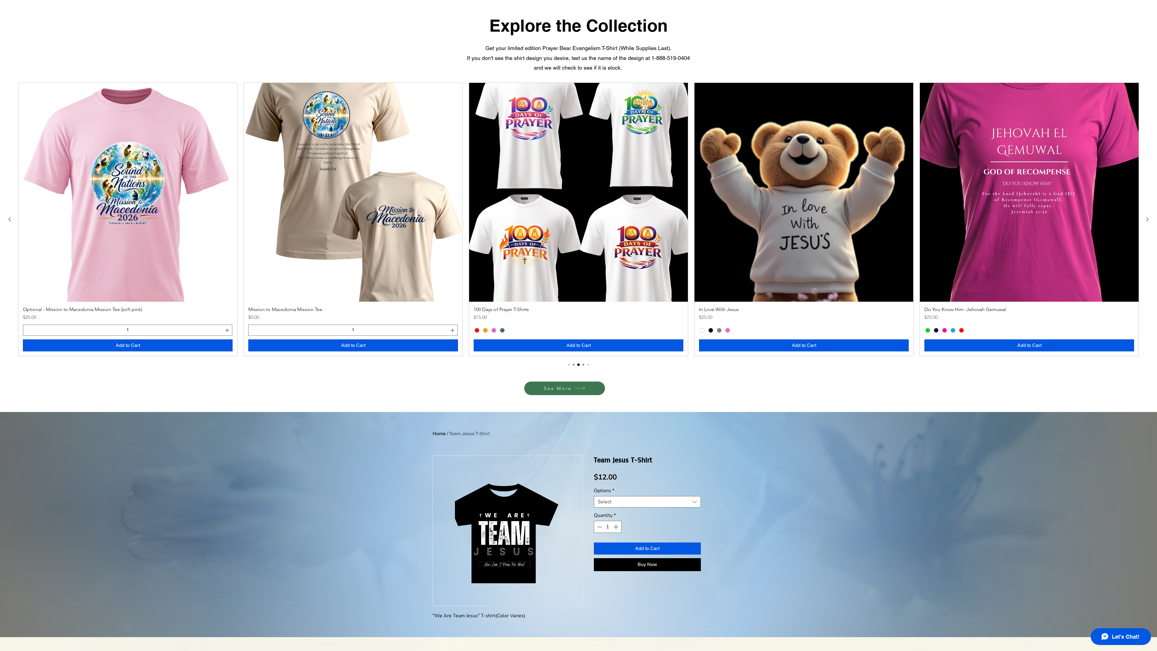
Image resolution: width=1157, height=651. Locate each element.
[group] (578, 219)
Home (439, 433)
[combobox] (647, 502)
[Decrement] (27, 330)
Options (604, 491)
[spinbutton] (127, 330)
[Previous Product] (9, 219)
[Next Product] (1147, 219)
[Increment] (227, 330)
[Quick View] (127, 192)
